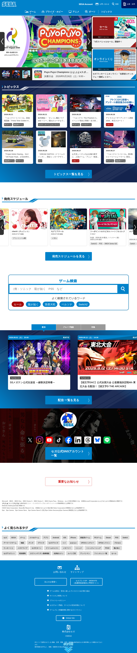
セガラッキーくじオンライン (49, 125)
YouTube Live (15, 378)
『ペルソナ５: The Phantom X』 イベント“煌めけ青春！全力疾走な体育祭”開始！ (85, 119)
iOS (64, 537)
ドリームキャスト (52, 548)
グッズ (30, 543)
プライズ (41, 543)
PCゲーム (8, 125)
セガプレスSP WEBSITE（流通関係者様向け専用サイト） (86, 582)
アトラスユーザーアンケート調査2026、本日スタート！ (119, 119)
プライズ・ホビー (54, 11)
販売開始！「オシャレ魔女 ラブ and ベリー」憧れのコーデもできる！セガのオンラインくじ (51, 119)
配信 (44, 327)
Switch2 (83, 304)
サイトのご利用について (58, 596)
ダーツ (92, 11)
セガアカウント (9, 553)
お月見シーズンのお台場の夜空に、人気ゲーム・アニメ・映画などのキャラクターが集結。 (85, 155)
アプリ (46, 537)
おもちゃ (73, 543)
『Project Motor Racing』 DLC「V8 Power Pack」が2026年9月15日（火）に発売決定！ (17, 155)
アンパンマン (85, 553)
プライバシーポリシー (58, 600)
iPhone (73, 537)
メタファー (67, 548)
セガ (5, 537)
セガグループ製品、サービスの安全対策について (67, 605)
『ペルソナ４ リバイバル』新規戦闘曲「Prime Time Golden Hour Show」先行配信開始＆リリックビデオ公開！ (17, 119)
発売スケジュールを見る (68, 256)
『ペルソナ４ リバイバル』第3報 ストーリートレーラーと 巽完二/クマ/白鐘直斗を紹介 (119, 155)
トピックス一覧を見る (68, 174)
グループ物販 (68, 327)
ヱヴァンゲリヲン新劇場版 (39, 553)
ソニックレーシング (93, 548)
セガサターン (36, 548)
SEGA (13, 537)
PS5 (116, 537)
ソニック (78, 548)
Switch (125, 537)
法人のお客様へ (50, 582)
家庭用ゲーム (18, 125)
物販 (22, 543)
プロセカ (117, 543)
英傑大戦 (50, 304)
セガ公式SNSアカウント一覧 (67, 453)
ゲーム (32, 11)
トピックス (106, 11)
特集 (93, 327)
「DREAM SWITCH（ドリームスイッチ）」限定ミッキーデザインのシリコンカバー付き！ (51, 155)
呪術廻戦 (22, 553)
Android (56, 537)
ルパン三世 (72, 553)
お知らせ (109, 125)
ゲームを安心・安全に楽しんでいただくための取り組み (70, 591)
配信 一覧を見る (68, 400)
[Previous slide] (2, 227)
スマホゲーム (86, 125)
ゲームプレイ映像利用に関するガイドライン (66, 610)
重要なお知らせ (68, 481)
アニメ (76, 11)
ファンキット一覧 (100, 553)
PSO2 (107, 548)
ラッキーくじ (8, 548)
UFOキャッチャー (87, 543)
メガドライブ (22, 548)
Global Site (70, 618)
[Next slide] (89, 41)
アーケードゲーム (10, 543)
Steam (108, 537)
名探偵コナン (58, 553)
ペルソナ (66, 304)
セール (18, 304)
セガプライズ (53, 543)
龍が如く (33, 304)
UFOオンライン (104, 543)
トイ (40, 161)
